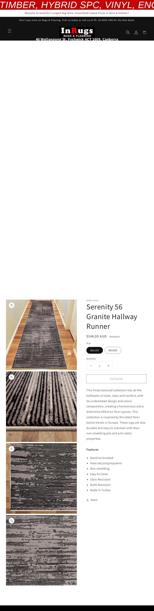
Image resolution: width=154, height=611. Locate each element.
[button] (9, 31)
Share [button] (94, 500)
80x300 (113, 350)
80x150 (94, 350)
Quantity (91, 358)
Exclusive (116, 378)
